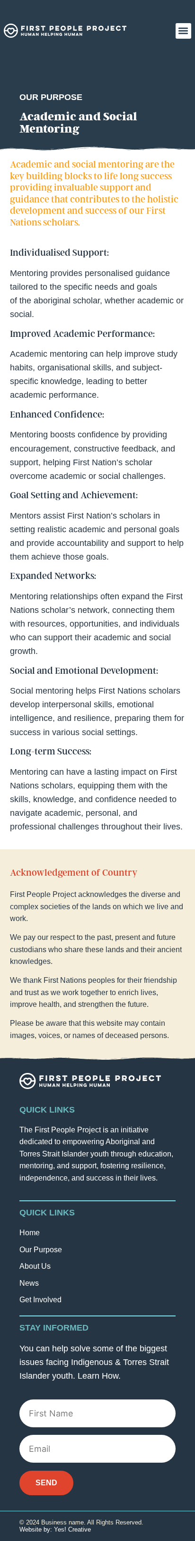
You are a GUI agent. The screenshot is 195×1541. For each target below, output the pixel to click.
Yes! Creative (72, 1529)
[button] (183, 31)
